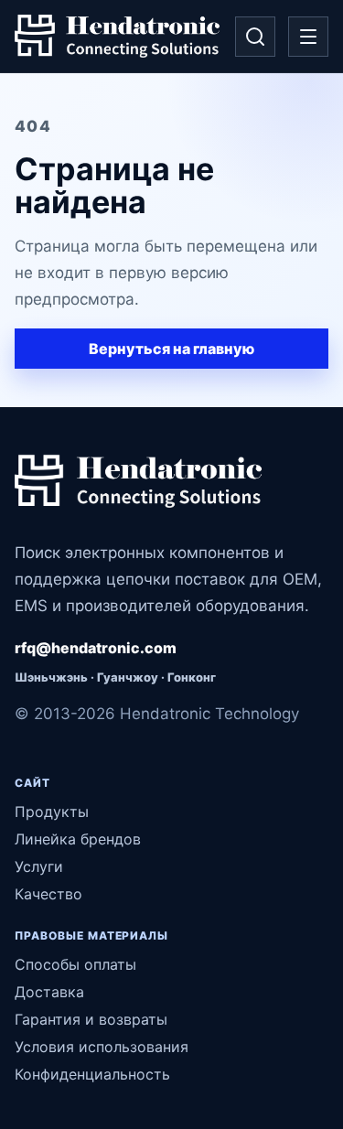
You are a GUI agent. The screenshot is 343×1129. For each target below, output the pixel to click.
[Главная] (117, 36)
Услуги (39, 866)
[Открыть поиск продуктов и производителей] (255, 36)
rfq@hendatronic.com (96, 648)
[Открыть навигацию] (308, 36)
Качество (48, 894)
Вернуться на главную (171, 348)
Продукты (52, 811)
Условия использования (101, 1047)
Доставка (49, 992)
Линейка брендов (78, 839)
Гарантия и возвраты (91, 1019)
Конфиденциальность (92, 1074)
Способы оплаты (75, 964)
